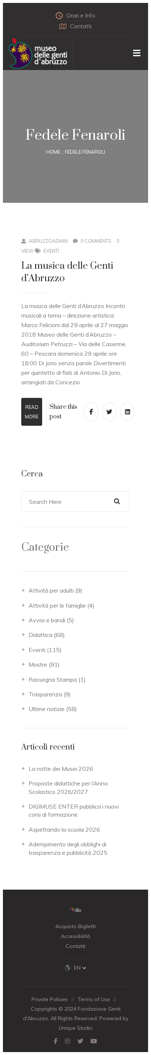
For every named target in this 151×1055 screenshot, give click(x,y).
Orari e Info (80, 15)
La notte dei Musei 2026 (61, 768)
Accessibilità (75, 936)
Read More (31, 412)
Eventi (51, 251)
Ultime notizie (47, 709)
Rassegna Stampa (53, 679)
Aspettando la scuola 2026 (64, 829)
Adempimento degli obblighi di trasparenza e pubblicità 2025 (68, 848)
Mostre (38, 664)
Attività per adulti (51, 590)
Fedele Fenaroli (85, 152)
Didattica (40, 634)
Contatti (81, 26)
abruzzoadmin (48, 241)
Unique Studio (76, 1028)
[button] (80, 968)
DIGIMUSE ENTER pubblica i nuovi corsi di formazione (74, 810)
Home (53, 152)
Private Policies (50, 999)
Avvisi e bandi (47, 620)
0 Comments (96, 241)
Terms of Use (94, 999)
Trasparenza (45, 694)
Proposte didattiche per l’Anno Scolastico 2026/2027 (68, 787)
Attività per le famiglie (57, 605)
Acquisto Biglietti (75, 926)
